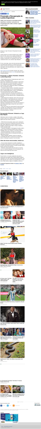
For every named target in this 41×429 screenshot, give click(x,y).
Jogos (7, 168)
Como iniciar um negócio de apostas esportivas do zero (3, 178)
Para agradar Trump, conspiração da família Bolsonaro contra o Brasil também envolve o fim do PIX (35, 65)
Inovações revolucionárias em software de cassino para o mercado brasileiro (35, 55)
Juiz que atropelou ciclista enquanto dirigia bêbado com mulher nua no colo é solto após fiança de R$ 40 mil (35, 22)
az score (13, 71)
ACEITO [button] (3, 4)
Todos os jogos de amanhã (5, 70)
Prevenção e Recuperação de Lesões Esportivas (11, 17)
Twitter (20, 163)
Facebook (2, 164)
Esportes (4, 168)
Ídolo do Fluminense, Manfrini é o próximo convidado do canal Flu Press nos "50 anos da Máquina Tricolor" (15, 179)
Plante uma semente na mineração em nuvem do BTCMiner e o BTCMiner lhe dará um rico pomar (21, 179)
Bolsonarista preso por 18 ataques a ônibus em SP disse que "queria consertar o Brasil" (35, 31)
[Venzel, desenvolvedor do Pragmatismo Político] (38, 405)
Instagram (17, 163)
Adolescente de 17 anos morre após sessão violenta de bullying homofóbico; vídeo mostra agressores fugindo (35, 12)
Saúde (10, 168)
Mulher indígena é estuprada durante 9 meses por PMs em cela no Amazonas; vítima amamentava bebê (35, 41)
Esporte (1, 11)
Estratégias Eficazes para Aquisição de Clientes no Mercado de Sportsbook (34, 35)
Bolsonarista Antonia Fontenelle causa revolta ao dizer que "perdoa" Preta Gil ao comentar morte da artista (35, 51)
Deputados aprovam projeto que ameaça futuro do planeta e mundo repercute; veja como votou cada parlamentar (35, 60)
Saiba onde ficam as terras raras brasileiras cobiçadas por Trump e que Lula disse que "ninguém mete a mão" (35, 27)
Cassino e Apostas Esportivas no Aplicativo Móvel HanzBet (9, 178)
